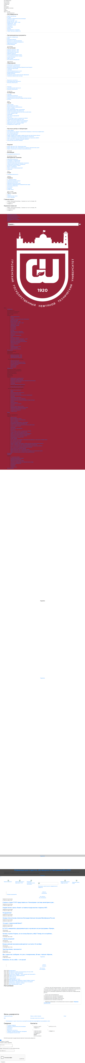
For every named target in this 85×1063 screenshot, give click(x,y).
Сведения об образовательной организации (16, 1026)
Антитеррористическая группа (13, 1032)
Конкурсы (44, 965)
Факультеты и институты (12, 1030)
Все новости (42, 896)
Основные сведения (11, 1025)
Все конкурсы (42, 969)
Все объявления (42, 897)
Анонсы (44, 964)
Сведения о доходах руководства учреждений (17, 1031)
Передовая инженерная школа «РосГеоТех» (31, 883)
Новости (44, 891)
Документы (9, 1028)
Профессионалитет (8, 881)
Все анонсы (42, 968)
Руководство (10, 1027)
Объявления (44, 893)
